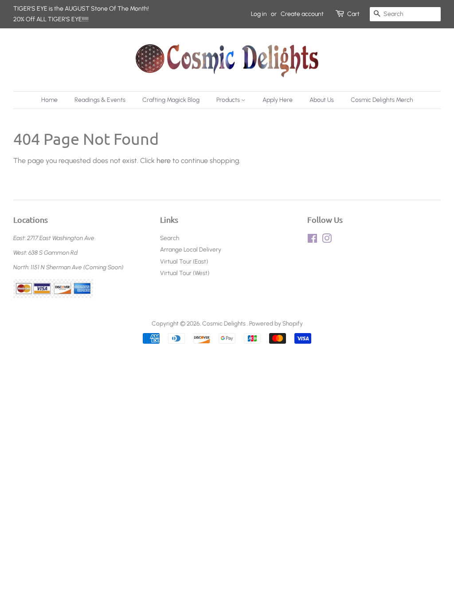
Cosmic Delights (224, 323)
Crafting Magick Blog (171, 100)
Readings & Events (99, 100)
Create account (302, 14)
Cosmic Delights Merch (382, 100)
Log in (259, 14)
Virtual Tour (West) (184, 272)
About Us (321, 100)
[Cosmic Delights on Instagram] (327, 240)
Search (169, 237)
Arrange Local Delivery (190, 249)
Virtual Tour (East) (184, 261)
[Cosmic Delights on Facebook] (312, 240)
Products (228, 100)
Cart (353, 14)
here (164, 160)
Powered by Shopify (276, 323)
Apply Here (277, 100)
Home (49, 100)
